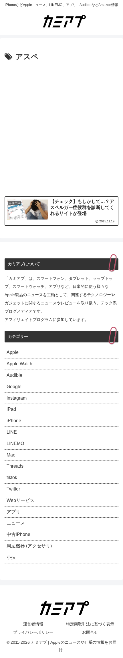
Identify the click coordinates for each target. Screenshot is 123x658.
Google (14, 386)
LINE (12, 432)
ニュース (16, 523)
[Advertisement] (61, 127)
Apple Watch (19, 363)
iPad (11, 409)
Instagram (17, 398)
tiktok (12, 477)
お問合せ (90, 632)
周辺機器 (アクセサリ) (29, 545)
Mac (11, 454)
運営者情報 (33, 624)
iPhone (14, 420)
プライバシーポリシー (33, 632)
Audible (14, 375)
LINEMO (15, 443)
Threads (15, 466)
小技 (11, 557)
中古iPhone (18, 534)
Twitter (13, 488)
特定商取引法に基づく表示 (90, 624)
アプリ (13, 511)
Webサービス (20, 500)
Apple (13, 352)
